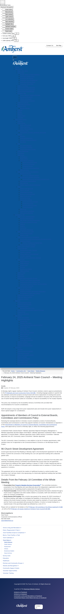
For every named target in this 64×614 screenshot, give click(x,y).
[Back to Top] (61, 611)
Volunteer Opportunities (10, 570)
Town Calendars (7, 537)
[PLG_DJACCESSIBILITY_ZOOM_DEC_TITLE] (16, 33)
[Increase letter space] (17, 40)
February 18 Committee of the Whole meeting (46, 507)
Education (6, 558)
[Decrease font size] (12, 36)
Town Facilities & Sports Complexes (13, 532)
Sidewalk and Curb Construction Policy (21, 393)
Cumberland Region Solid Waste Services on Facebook (30, 598)
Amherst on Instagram (20, 594)
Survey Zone (6, 555)
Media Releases (8, 542)
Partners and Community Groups (12, 563)
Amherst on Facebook (20, 592)
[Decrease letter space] (15, 40)
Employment (7, 546)
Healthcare (6, 560)
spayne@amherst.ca (7, 520)
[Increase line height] (16, 38)
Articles (6, 548)
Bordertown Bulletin (9, 551)
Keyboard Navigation (7, 7)
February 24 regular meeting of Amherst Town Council (31, 509)
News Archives (8, 553)
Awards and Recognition (10, 565)
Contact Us (49, 45)
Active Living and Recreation (11, 527)
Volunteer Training (8, 573)
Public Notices (8, 544)
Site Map (58, 45)
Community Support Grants (11, 568)
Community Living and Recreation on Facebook (28, 596)
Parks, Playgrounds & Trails (11, 530)
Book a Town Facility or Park (11, 535)
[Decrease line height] (13, 38)
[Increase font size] (15, 36)
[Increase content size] (18, 33)
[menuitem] (17, 67)
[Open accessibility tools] (2, 2)
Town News (6, 540)
